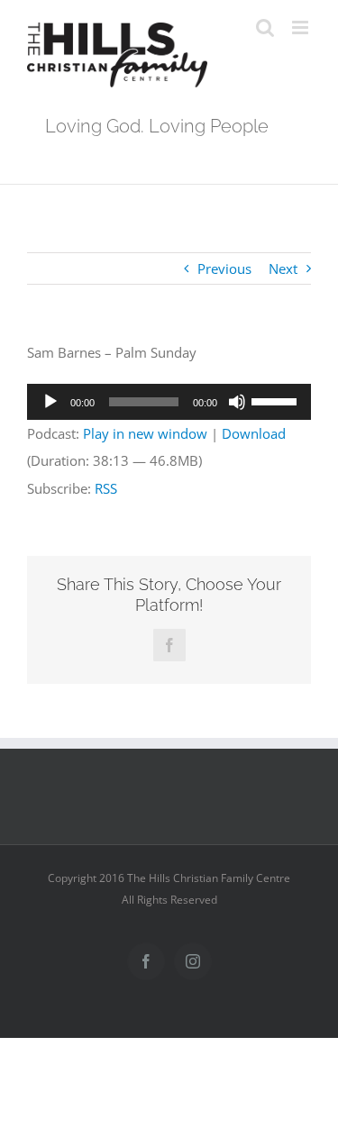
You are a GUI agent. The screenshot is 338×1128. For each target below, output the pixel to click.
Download (254, 433)
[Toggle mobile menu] (301, 27)
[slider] (276, 400)
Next (283, 268)
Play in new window (145, 433)
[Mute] (237, 402)
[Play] (50, 402)
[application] (169, 402)
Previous (224, 268)
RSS (106, 488)
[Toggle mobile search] (265, 27)
